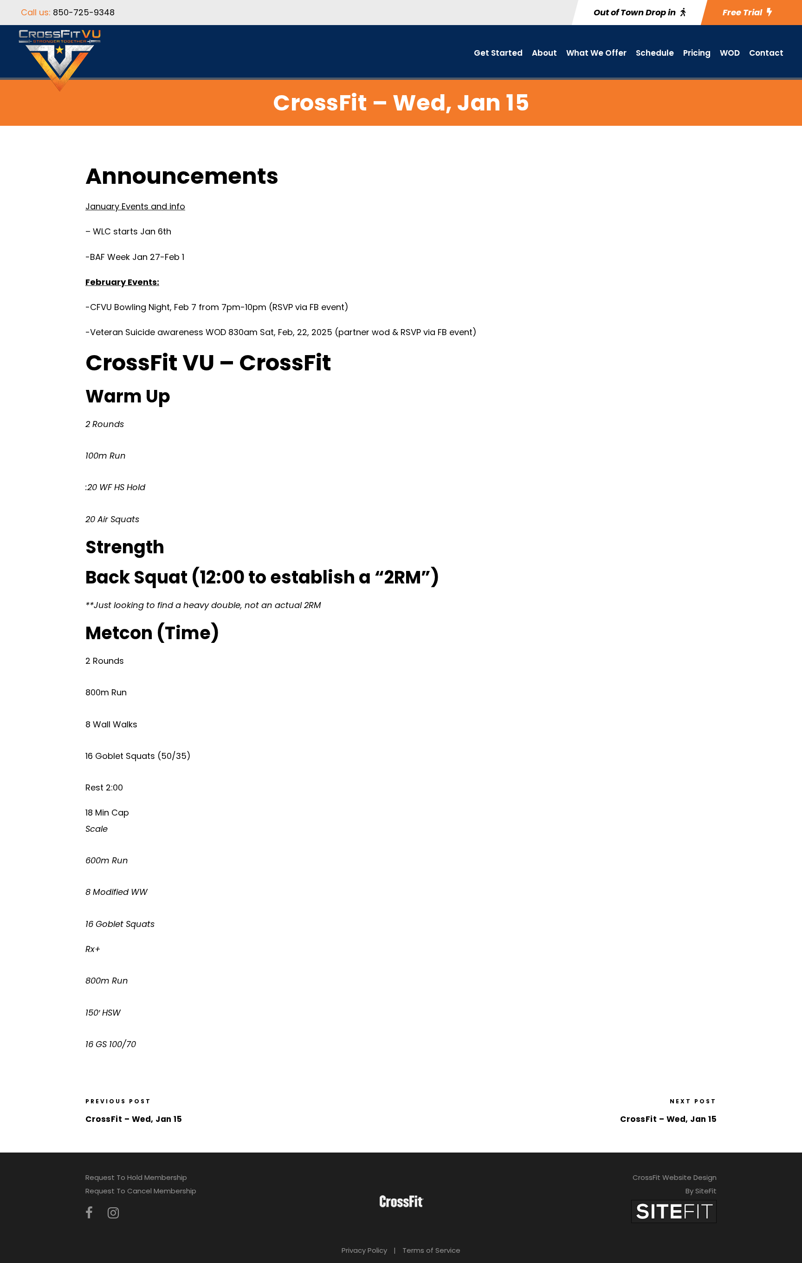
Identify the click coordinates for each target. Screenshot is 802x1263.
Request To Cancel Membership (140, 1191)
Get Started (498, 52)
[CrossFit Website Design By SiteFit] (674, 1211)
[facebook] (89, 1213)
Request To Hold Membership (136, 1177)
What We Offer (596, 52)
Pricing (697, 52)
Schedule (655, 52)
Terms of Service (431, 1250)
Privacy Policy (364, 1250)
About (544, 52)
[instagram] (113, 1213)
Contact (766, 52)
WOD (730, 52)
